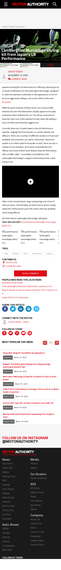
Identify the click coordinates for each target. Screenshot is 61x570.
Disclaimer (35, 536)
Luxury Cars (8, 384)
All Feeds (35, 488)
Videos (5, 472)
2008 (6, 253)
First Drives (8, 489)
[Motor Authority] (30, 4)
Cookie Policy (37, 540)
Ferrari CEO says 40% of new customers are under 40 (28, 403)
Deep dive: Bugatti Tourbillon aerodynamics (24, 353)
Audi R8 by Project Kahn (12, 283)
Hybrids (6, 484)
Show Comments (30, 273)
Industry (6, 501)
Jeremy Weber (15, 70)
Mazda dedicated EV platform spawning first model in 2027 (28, 416)
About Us (35, 519)
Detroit (6, 537)
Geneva (6, 541)
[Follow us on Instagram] (17, 333)
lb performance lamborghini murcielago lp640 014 (29, 224)
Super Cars (7, 467)
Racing (5, 493)
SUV (4, 480)
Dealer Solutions (38, 478)
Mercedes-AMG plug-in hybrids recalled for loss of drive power (29, 378)
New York (7, 549)
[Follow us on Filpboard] (30, 333)
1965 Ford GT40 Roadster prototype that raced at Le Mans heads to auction (31, 390)
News (11, 26)
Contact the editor (13, 266)
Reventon (6, 102)
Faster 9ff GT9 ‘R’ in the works (15, 297)
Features (6, 518)
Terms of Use (37, 532)
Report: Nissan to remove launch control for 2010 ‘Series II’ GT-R (30, 292)
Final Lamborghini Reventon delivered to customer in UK (27, 286)
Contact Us (36, 523)
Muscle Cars (8, 497)
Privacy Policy (37, 544)
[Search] (55, 4)
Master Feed (36, 492)
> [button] (57, 343)
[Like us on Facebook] (4, 333)
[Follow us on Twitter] (10, 333)
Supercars (20, 26)
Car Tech (6, 514)
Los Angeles (8, 545)
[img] (5, 309)
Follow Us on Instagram (25, 439)
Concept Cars (8, 476)
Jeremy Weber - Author (18, 322)
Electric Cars (9, 421)
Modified (15, 253)
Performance (36, 253)
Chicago (6, 533)
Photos (34, 463)
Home (5, 26)
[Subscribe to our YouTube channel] (23, 333)
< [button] (45, 343)
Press (33, 527)
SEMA (5, 528)
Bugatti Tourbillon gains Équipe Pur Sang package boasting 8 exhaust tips (26, 365)
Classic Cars (8, 396)
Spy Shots (7, 463)
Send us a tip (11, 262)
